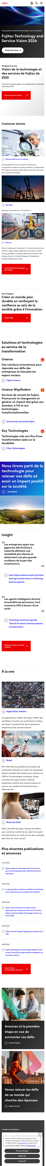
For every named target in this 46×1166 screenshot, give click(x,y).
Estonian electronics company (16, 159)
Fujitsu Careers (14, 1106)
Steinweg (8, 205)
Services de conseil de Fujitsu (20, 421)
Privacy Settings (22, 1151)
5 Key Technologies (15, 448)
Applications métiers (16, 711)
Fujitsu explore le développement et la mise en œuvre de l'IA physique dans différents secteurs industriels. (23, 871)
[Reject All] (31, 1145)
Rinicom (8, 243)
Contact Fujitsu (14, 1043)
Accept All (22, 1161)
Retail (9, 760)
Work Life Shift (13, 822)
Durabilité (12, 492)
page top (40, 1127)
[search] (36, 3)
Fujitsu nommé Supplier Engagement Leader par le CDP (24, 933)
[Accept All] (22, 1143)
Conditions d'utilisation (10, 1129)
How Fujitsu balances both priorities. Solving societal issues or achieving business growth (26, 578)
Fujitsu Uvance (13, 380)
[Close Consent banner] (41, 1134)
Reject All (22, 1156)
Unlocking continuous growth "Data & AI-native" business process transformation (26, 623)
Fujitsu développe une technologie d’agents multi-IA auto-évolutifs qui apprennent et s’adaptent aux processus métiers (24, 952)
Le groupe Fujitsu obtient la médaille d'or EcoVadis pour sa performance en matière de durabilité (24, 890)
